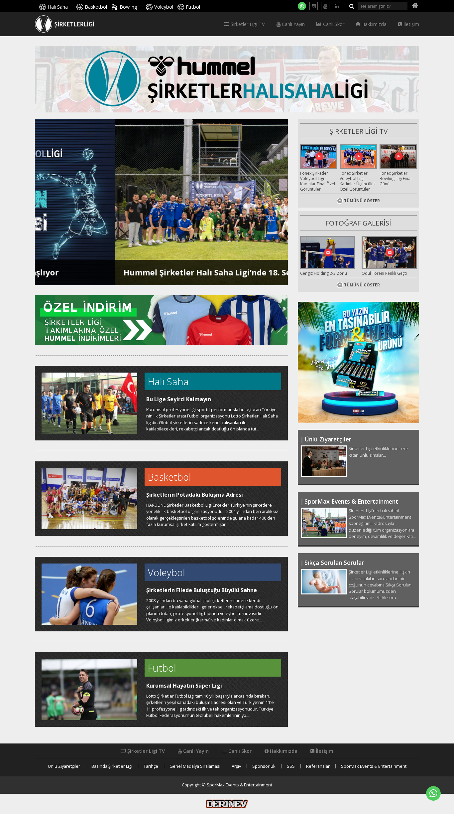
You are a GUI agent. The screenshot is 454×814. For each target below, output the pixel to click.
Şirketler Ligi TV (247, 24)
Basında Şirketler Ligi (111, 766)
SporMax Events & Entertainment (373, 766)
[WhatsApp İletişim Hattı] (302, 6)
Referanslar (318, 766)
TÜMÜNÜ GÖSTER (362, 201)
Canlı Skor (333, 24)
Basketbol (96, 7)
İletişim (410, 24)
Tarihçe (151, 766)
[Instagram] (313, 6)
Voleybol (163, 7)
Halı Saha (58, 7)
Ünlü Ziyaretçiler (64, 766)
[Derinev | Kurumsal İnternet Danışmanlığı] (227, 803)
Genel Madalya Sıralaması (195, 766)
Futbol (193, 7)
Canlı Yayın (293, 24)
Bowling (128, 7)
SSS (291, 766)
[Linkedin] (337, 6)
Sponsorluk (264, 766)
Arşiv (236, 766)
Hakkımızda (373, 24)
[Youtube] (325, 6)
